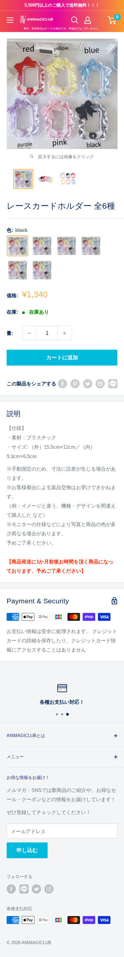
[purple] (66, 246)
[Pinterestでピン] (75, 383)
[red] (42, 246)
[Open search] (74, 20)
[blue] (17, 270)
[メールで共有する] (100, 383)
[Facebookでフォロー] (11, 889)
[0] (112, 20)
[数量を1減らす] (29, 333)
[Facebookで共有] (62, 383)
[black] (17, 246)
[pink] (42, 270)
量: (10, 333)
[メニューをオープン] (10, 20)
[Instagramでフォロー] (49, 889)
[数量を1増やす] (64, 333)
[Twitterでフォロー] (36, 889)
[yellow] (91, 246)
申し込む (27, 850)
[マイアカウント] (87, 20)
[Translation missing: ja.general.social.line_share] (112, 383)
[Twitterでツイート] (87, 383)
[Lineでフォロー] (23, 889)
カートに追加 (62, 357)
